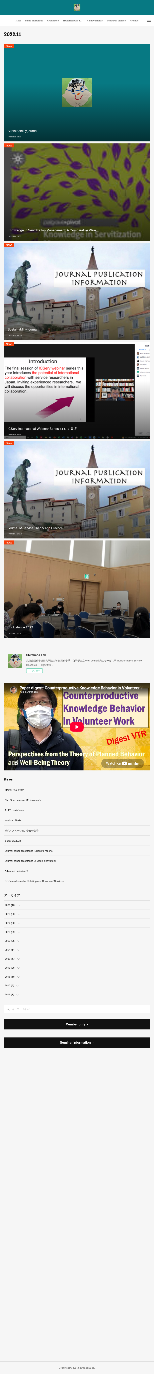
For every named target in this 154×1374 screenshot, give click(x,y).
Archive (134, 20)
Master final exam (14, 789)
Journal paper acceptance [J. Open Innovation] (30, 860)
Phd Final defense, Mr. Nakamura (23, 800)
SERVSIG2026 (13, 840)
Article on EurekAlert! (16, 871)
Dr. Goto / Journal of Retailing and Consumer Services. (34, 881)
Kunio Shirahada (34, 20)
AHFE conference (14, 810)
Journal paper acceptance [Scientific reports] (29, 850)
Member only (75, 1024)
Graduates (53, 20)
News (9, 46)
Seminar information (75, 1042)
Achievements (95, 20)
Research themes (116, 20)
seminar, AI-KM (13, 820)
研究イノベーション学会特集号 (21, 830)
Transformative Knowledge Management (74, 20)
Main (18, 20)
